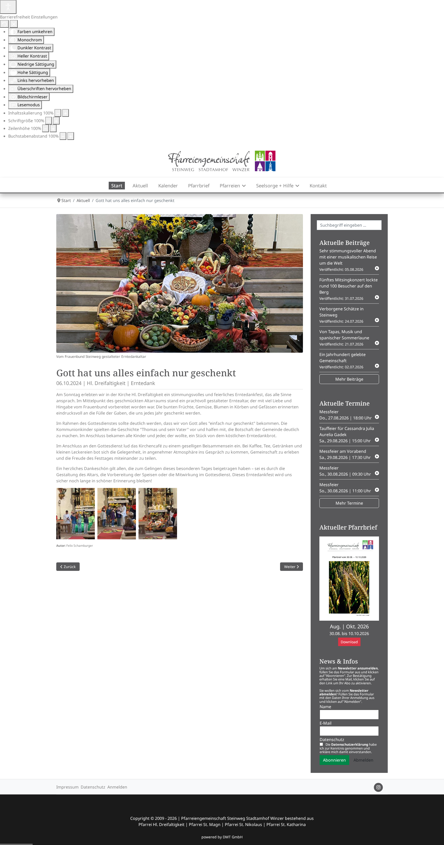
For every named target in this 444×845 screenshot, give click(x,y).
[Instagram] (378, 787)
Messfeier (345, 415)
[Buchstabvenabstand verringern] (63, 136)
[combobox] (349, 225)
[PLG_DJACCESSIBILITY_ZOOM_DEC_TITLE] (57, 113)
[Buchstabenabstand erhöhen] (70, 136)
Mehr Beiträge (349, 379)
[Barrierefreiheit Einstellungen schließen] (14, 24)
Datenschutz (93, 787)
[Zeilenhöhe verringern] (45, 128)
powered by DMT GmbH (222, 836)
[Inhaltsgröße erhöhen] (65, 113)
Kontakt (318, 185)
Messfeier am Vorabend (345, 454)
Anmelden (117, 787)
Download (349, 641)
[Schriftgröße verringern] (48, 120)
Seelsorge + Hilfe (274, 185)
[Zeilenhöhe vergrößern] (53, 128)
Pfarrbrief (198, 185)
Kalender (168, 185)
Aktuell (140, 185)
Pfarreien (230, 185)
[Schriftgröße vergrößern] (56, 120)
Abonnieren (334, 760)
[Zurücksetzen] (4, 24)
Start (116, 185)
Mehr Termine (349, 503)
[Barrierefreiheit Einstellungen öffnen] (8, 7)
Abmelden (363, 760)
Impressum (67, 787)
